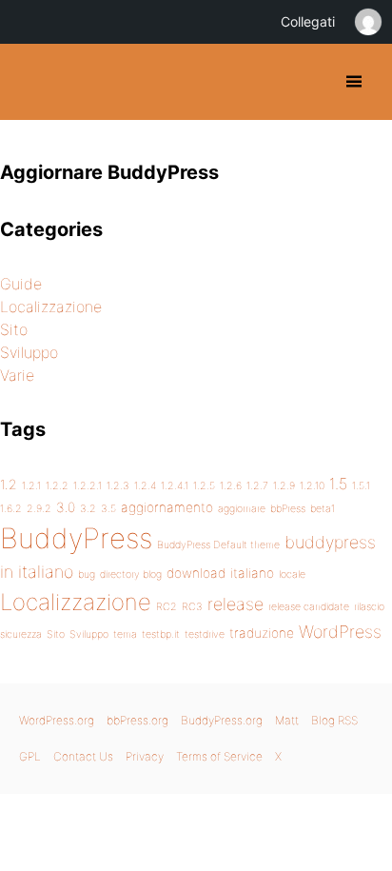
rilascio (369, 607)
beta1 (322, 509)
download (196, 573)
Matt (287, 720)
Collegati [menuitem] (308, 21)
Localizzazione (51, 306)
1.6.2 (11, 509)
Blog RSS (334, 720)
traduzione (261, 633)
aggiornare (241, 509)
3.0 (65, 507)
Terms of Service (219, 756)
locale (292, 574)
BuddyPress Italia (31, 82)
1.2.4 (145, 486)
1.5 (338, 483)
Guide (21, 283)
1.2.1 (31, 486)
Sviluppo (29, 352)
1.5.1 (361, 486)
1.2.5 (204, 486)
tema (125, 634)
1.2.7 (257, 486)
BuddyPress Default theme (218, 545)
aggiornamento (167, 507)
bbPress (287, 509)
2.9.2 (39, 509)
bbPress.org (137, 720)
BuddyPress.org (222, 720)
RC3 (192, 607)
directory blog (131, 574)
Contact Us (83, 756)
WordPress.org (56, 720)
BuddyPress (76, 538)
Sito (14, 329)
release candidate (308, 607)
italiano (252, 573)
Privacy (145, 756)
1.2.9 (284, 486)
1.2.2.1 (87, 486)
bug (86, 574)
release (235, 604)
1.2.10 (312, 486)
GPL (30, 756)
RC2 (166, 607)
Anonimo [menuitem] (367, 22)
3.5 (108, 509)
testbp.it (161, 634)
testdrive (205, 634)
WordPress (340, 632)
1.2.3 (118, 486)
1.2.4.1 (174, 486)
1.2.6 (231, 486)
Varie (17, 375)
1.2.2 (57, 486)
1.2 (8, 484)
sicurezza (21, 634)
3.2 (88, 509)
